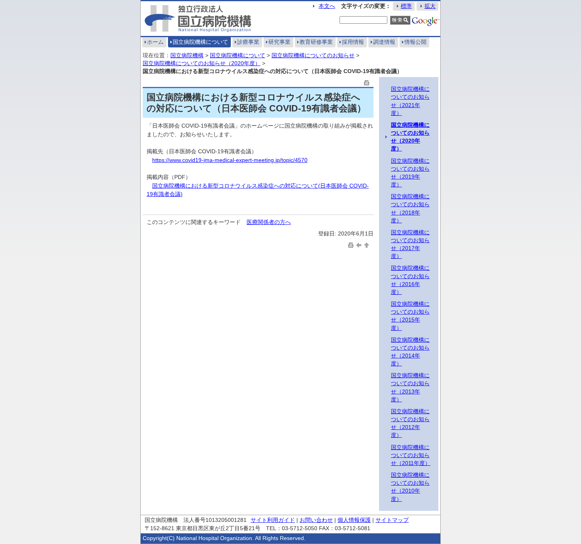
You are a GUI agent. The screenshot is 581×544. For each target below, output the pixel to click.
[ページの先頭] (367, 244)
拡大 (430, 6)
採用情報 (353, 42)
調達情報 (384, 42)
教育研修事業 (316, 42)
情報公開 (415, 42)
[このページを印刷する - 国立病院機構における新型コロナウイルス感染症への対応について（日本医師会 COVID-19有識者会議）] (367, 82)
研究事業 (279, 42)
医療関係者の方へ (269, 222)
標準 (406, 6)
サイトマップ (392, 520)
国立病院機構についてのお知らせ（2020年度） (201, 63)
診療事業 (248, 42)
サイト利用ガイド (273, 520)
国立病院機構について (200, 42)
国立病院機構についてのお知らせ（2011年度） (410, 455)
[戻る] (359, 244)
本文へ (327, 6)
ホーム (155, 42)
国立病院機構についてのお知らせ (313, 55)
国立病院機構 (187, 55)
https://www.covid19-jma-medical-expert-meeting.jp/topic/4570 (229, 160)
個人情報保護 (354, 520)
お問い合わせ (316, 520)
